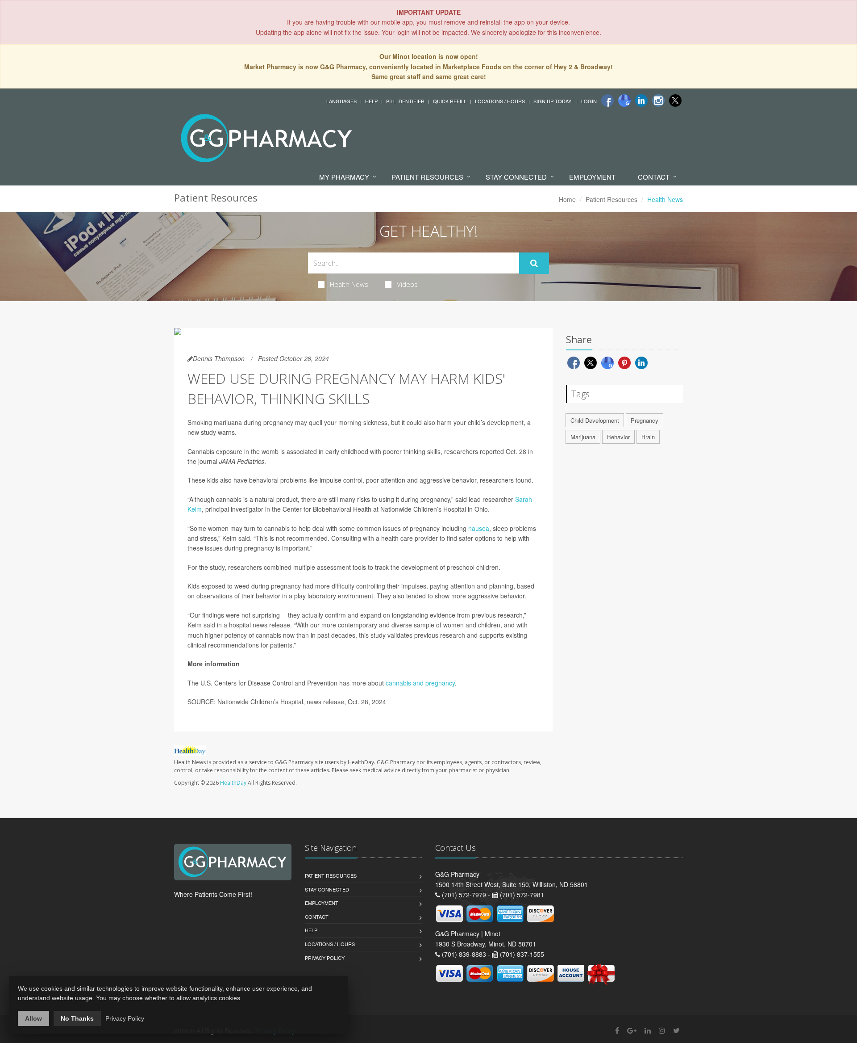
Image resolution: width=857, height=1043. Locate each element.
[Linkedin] (641, 100)
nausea (478, 528)
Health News (349, 284)
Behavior (618, 437)
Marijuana (582, 437)
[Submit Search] (534, 263)
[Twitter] (675, 100)
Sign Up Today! (553, 101)
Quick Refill (449, 101)
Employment (592, 176)
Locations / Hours (500, 101)
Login (589, 101)
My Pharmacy (344, 176)
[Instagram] (658, 100)
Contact (654, 176)
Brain (648, 437)
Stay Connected (516, 176)
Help (371, 101)
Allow (33, 1018)
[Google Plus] (632, 1030)
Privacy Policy (325, 957)
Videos (407, 284)
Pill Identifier (405, 101)
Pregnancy (644, 420)
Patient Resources (427, 176)
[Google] (624, 100)
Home (567, 199)
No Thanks (77, 1018)
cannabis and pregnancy (420, 682)
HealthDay (233, 782)
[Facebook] (607, 100)
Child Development (594, 420)
